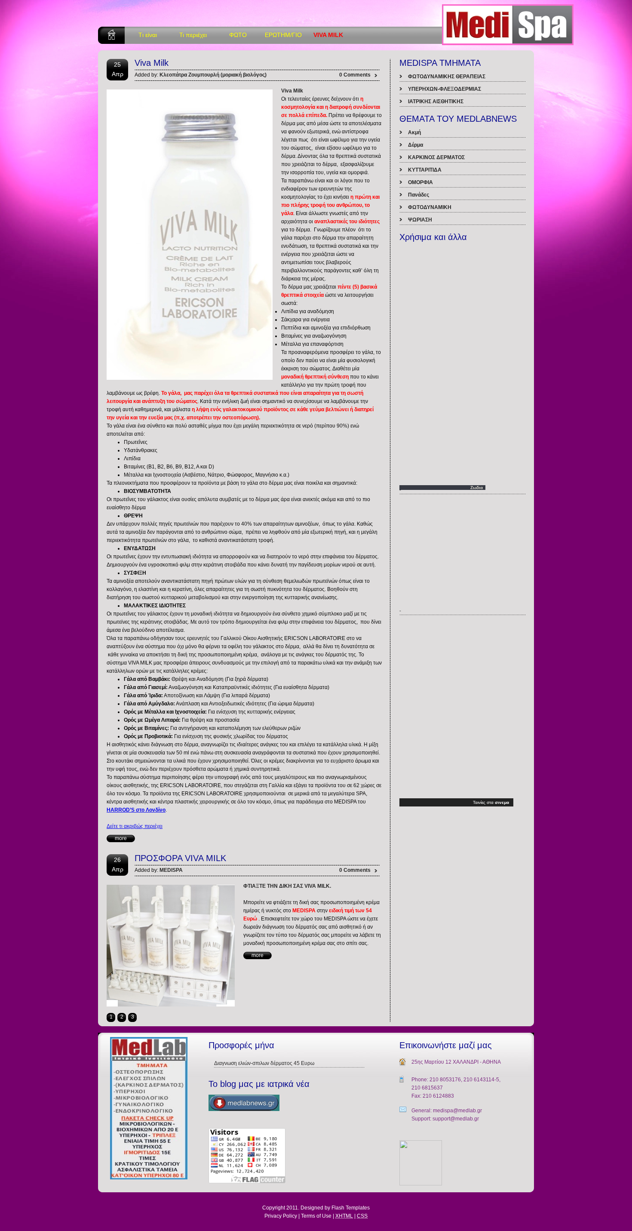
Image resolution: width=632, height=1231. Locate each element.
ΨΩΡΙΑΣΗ (420, 220)
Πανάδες (418, 195)
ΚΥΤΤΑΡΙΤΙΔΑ (425, 170)
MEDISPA (171, 870)
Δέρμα (415, 145)
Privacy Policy (280, 1216)
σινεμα (502, 802)
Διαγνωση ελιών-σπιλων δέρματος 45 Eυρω (264, 1063)
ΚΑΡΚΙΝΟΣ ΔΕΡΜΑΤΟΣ (436, 157)
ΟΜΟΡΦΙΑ (420, 182)
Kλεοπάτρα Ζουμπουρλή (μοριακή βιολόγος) (213, 75)
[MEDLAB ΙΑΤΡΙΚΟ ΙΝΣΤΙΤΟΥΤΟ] (420, 1184)
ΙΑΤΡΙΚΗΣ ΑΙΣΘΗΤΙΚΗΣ (435, 101)
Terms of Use (316, 1216)
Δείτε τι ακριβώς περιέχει (135, 826)
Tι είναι (147, 34)
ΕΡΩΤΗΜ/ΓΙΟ (283, 34)
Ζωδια (476, 487)
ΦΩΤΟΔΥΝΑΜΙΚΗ (429, 207)
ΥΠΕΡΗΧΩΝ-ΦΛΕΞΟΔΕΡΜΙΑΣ (444, 89)
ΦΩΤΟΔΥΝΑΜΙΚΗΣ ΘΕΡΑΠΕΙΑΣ (446, 77)
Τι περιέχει (193, 34)
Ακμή (414, 132)
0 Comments (355, 75)
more (121, 838)
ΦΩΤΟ (238, 34)
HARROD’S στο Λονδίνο (136, 810)
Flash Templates (350, 1208)
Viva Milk (152, 63)
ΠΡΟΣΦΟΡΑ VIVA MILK (180, 858)
